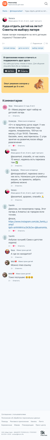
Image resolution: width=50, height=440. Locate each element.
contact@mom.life (18, 434)
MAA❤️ (14, 261)
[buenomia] (7, 262)
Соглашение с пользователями (13, 414)
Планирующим (27, 425)
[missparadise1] (7, 151)
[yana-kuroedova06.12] (4, 107)
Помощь (4, 421)
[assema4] (4, 122)
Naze (13, 250)
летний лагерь (9, 48)
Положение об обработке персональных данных (20, 418)
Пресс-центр (41, 425)
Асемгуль (12, 121)
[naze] (7, 251)
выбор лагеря (37, 48)
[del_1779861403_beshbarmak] (4, 206)
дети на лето (24, 48)
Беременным (6, 425)
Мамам (17, 425)
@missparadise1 (16, 11)
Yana (10, 106)
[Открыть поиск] (46, 3)
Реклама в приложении (19, 421)
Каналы (34, 421)
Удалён (11, 205)
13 (47, 43)
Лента (4, 11)
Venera (11, 18)
